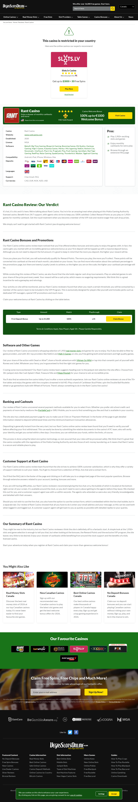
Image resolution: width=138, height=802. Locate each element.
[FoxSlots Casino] (118, 649)
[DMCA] (82, 719)
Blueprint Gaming (53, 146)
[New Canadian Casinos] (52, 587)
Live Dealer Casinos (10, 769)
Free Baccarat (90, 776)
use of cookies (76, 795)
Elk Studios (81, 146)
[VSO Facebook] (76, 732)
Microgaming (71, 148)
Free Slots (48, 17)
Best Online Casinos (38, 762)
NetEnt (80, 148)
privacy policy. (31, 702)
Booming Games (69, 146)
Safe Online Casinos (38, 766)
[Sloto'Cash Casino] (20, 649)
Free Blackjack (90, 769)
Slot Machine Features (66, 772)
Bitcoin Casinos (36, 776)
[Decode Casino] (98, 649)
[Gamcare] (15, 719)
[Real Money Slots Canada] (18, 587)
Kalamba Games (51, 148)
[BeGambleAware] (42, 719)
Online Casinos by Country (41, 772)
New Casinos (7, 766)
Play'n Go (48, 151)
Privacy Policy (101, 702)
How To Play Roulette (120, 762)
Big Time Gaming (38, 146)
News (131, 17)
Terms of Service (114, 702)
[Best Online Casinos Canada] (85, 587)
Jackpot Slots (62, 766)
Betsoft (28, 146)
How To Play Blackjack (120, 766)
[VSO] (69, 746)
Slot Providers (65, 17)
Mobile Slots (62, 762)
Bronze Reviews (8, 776)
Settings (101, 794)
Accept (114, 794)
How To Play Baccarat (120, 769)
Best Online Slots (64, 759)
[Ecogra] (105, 719)
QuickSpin (82, 151)
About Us (118, 17)
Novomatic (29, 151)
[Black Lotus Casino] (59, 649)
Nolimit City (89, 148)
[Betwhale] (40, 649)
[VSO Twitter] (71, 732)
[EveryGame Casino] (69, 658)
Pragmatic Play (59, 151)
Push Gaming (71, 151)
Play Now (69, 89)
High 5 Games (37, 148)
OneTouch (39, 151)
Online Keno (89, 759)
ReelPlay (35, 153)
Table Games (82, 17)
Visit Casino (120, 115)
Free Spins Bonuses (10, 762)
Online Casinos (9, 17)
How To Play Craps (119, 759)
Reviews (21, 22)
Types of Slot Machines (66, 769)
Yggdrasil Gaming (90, 153)
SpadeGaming (57, 153)
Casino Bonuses (100, 17)
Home (15, 22)
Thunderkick (69, 153)
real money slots (73, 350)
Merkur (61, 148)
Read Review (69, 94)
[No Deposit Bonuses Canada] (119, 587)
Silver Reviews (8, 772)
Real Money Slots (30, 17)
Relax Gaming (45, 153)
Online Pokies (90, 766)
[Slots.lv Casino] (79, 649)
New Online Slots (91, 762)
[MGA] (123, 719)
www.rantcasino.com (33, 135)
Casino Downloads (119, 776)
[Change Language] (15, 6)
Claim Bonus (118, 319)
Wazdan (79, 153)
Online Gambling (118, 772)
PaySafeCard (44, 410)
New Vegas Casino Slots (67, 776)
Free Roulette (89, 772)
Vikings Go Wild (84, 360)
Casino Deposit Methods (40, 769)
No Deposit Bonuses (10, 759)
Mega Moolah (63, 373)
